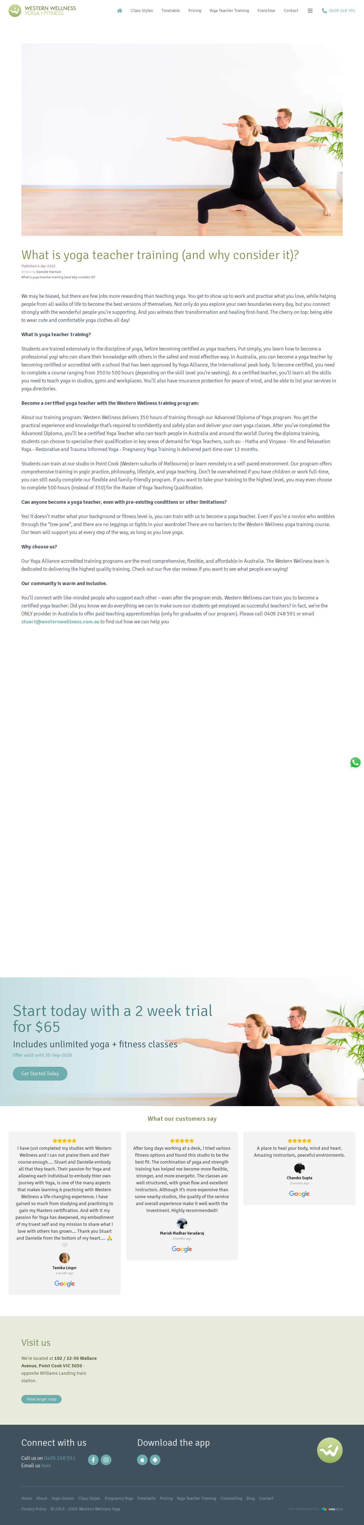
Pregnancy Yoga (119, 1498)
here (46, 1465)
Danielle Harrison (49, 272)
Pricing (194, 10)
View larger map (41, 1399)
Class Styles (142, 10)
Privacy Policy (34, 1509)
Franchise (266, 10)
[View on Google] (64, 1258)
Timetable (170, 10)
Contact (291, 10)
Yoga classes (63, 1498)
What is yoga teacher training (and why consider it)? (58, 277)
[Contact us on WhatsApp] (355, 762)
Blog (251, 1498)
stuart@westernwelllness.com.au (60, 621)
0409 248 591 (59, 1458)
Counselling (231, 1498)
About (42, 1498)
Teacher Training (229, 10)
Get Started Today (40, 1073)
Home (27, 1498)
